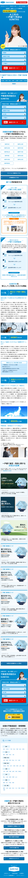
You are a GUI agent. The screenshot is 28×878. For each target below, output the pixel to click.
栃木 (20, 749)
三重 (13, 754)
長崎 (10, 788)
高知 (13, 782)
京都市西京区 (7, 163)
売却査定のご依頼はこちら (14, 826)
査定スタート (13, 122)
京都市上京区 (20, 144)
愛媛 (4, 782)
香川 (7, 782)
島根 (10, 777)
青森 (8, 765)
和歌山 (19, 771)
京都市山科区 (20, 159)
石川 (16, 760)
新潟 (10, 760)
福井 (19, 760)
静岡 (7, 754)
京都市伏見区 (7, 159)
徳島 (10, 782)
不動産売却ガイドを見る (7, 470)
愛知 (4, 754)
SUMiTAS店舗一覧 (14, 847)
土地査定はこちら (14, 177)
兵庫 (7, 771)
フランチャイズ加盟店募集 (8, 875)
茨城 (17, 749)
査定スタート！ (14, 68)
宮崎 (19, 788)
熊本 (13, 788)
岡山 (4, 777)
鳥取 (13, 777)
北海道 (4, 765)
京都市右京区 (20, 155)
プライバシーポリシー (20, 875)
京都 (10, 771)
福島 (23, 765)
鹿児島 (22, 788)
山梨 (4, 760)
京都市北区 (7, 144)
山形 (20, 765)
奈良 (16, 771)
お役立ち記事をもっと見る (14, 663)
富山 (13, 760)
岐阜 (10, 754)
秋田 (14, 765)
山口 (16, 777)
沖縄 (4, 789)
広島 (7, 777)
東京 (4, 749)
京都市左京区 (7, 148)
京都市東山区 (7, 151)
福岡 (4, 788)
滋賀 (13, 771)
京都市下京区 (20, 151)
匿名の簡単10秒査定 (14, 837)
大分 (16, 788)
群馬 (23, 749)
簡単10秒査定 (14, 717)
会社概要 (21, 873)
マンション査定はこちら (14, 173)
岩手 (11, 765)
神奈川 (7, 749)
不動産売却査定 (23, 2)
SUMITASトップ (7, 873)
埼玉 (14, 749)
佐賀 (7, 788)
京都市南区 (7, 155)
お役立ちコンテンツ (14, 858)
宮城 (17, 765)
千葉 (11, 749)
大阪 (4, 771)
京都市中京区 (20, 148)
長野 (7, 760)
